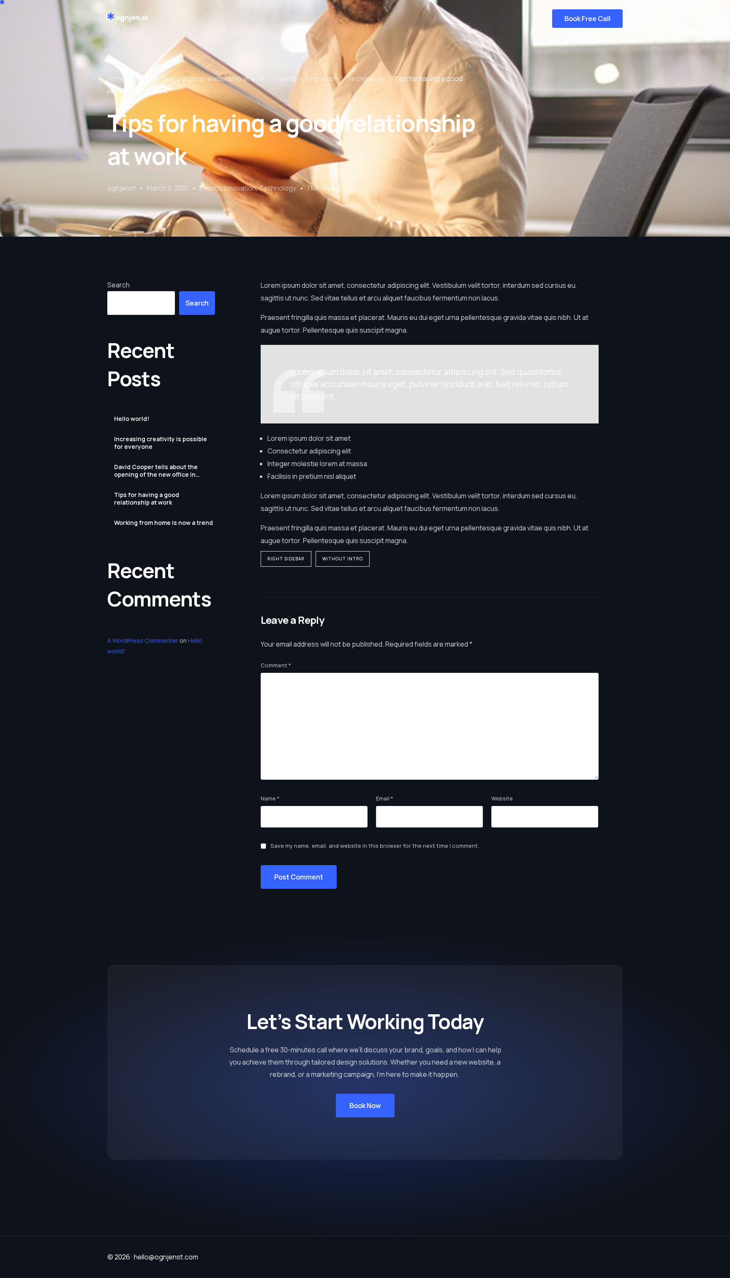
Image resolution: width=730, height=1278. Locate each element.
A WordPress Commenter (142, 640)
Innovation (240, 188)
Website (502, 798)
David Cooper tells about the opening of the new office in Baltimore (156, 470)
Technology (277, 188)
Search (118, 284)
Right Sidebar (286, 559)
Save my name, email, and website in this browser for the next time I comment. (374, 845)
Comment (276, 665)
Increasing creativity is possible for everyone (160, 443)
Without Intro (342, 559)
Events (210, 188)
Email (384, 798)
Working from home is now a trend (163, 523)
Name (270, 798)
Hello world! (131, 419)
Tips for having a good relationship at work (146, 498)
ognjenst (121, 188)
